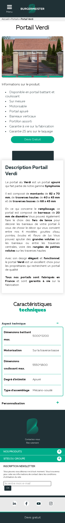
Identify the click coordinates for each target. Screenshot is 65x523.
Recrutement (32, 443)
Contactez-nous (32, 440)
